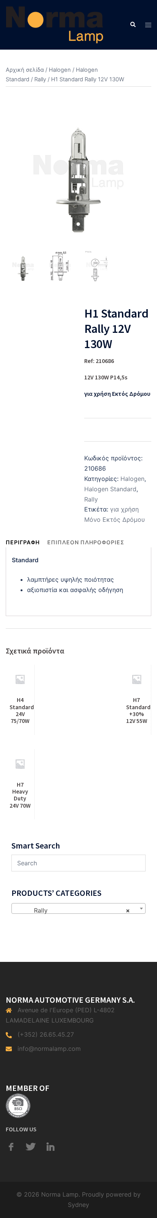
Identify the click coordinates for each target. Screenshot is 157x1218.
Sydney (78, 1204)
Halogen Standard (110, 489)
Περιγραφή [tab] (23, 542)
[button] (133, 25)
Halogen (60, 69)
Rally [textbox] (76, 910)
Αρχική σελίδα (25, 69)
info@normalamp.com (49, 1048)
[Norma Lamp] (55, 24)
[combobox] (78, 908)
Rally (40, 79)
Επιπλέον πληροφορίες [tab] (85, 542)
